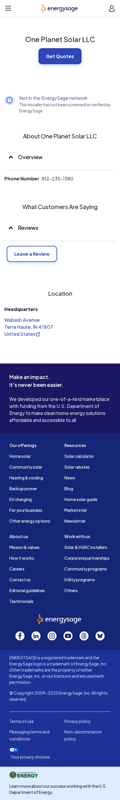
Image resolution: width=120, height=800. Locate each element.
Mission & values (24, 547)
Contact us (20, 579)
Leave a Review (32, 254)
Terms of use (21, 721)
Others (71, 590)
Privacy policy (77, 721)
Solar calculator (79, 456)
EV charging (20, 499)
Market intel (75, 510)
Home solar (20, 456)
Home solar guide (80, 499)
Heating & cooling (26, 477)
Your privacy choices (30, 756)
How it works (21, 558)
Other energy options (29, 521)
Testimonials (21, 601)
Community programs (85, 568)
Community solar (25, 466)
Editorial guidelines (27, 590)
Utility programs (79, 579)
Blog (68, 488)
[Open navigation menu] (8, 8)
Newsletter (75, 521)
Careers (16, 568)
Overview (30, 157)
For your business (25, 510)
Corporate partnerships (87, 558)
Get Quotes (60, 56)
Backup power (23, 488)
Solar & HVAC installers (85, 547)
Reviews (28, 227)
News (69, 477)
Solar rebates (77, 466)
